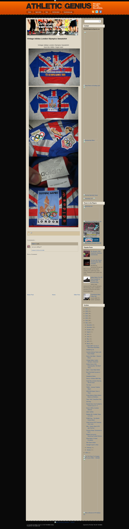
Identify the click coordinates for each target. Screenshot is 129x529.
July (88, 334)
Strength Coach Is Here (92, 444)
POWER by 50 (90, 349)
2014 (86, 316)
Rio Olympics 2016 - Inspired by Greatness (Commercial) (96, 253)
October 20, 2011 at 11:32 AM (38, 250)
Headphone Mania (90, 376)
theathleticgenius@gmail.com (92, 29)
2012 (86, 320)
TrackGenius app (68, 12)
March (88, 343)
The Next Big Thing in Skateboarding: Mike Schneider (96, 262)
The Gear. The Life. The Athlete (95, 524)
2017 (86, 309)
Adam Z (34, 243)
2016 (86, 311)
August (89, 332)
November (89, 327)
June (88, 336)
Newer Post (30, 294)
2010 (86, 452)
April (88, 341)
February (89, 447)
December (89, 325)
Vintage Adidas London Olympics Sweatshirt (47, 39)
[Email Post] (31, 232)
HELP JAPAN (89, 412)
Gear (47, 12)
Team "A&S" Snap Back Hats (93, 399)
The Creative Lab (36, 525)
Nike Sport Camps (91, 442)
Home (29, 12)
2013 (86, 318)
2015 (86, 313)
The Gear (88, 385)
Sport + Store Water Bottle (93, 370)
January (89, 450)
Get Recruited (55, 12)
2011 (86, 322)
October (89, 329)
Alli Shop (88, 401)
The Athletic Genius (50, 524)
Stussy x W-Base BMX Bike (93, 378)
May (88, 339)
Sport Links (38, 12)
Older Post (77, 294)
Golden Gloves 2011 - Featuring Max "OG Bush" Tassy (93, 365)
